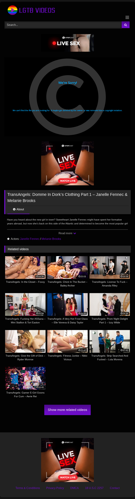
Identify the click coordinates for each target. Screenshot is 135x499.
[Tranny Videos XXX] (67, 10)
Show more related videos (67, 410)
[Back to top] (124, 488)
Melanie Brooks (51, 238)
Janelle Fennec (29, 238)
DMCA (74, 488)
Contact (115, 488)
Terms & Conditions (27, 488)
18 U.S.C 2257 (94, 488)
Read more (66, 233)
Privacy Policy (55, 488)
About (20, 209)
